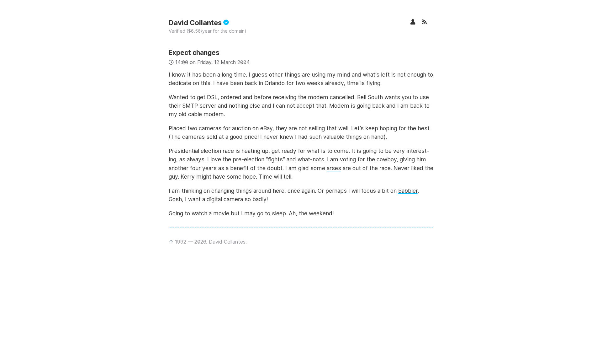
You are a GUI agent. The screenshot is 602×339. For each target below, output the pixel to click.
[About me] (416, 22)
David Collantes (196, 22)
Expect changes (194, 52)
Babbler (408, 190)
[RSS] (427, 22)
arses (334, 168)
